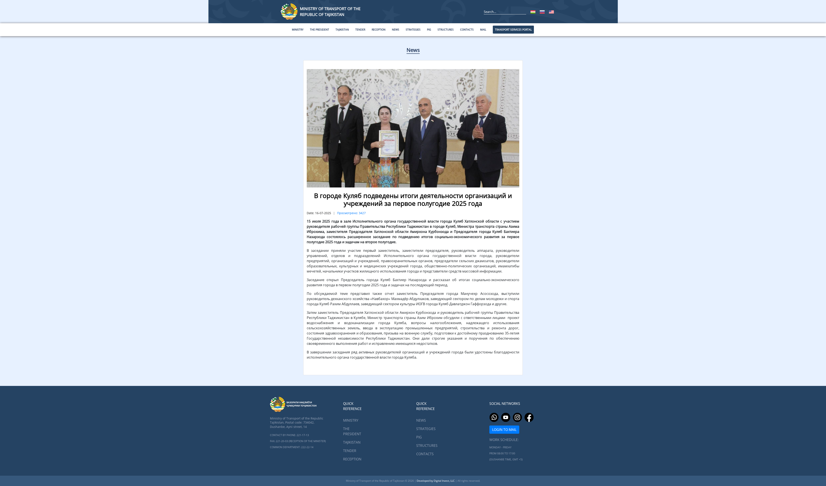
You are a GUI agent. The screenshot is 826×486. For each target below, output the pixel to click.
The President (352, 431)
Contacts (425, 454)
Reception (352, 459)
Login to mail (504, 429)
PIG (419, 437)
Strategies (426, 428)
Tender (349, 450)
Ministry (350, 420)
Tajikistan (352, 442)
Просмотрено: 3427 (351, 213)
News (413, 49)
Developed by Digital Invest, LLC (436, 481)
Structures (427, 445)
